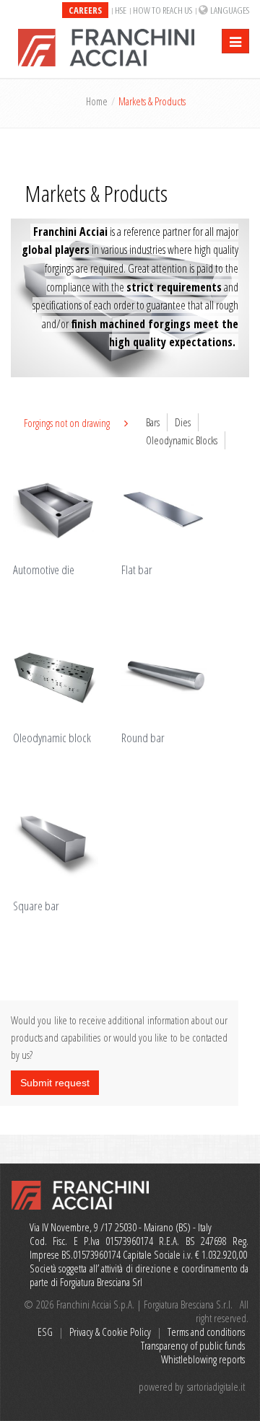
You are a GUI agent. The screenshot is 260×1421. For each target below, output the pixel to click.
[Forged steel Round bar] (173, 678)
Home (97, 101)
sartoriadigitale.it (216, 1386)
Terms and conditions (206, 1331)
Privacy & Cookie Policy (110, 1331)
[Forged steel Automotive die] (65, 510)
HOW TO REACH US (162, 10)
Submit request (55, 1082)
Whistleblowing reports (203, 1359)
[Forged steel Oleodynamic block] (65, 678)
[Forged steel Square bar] (65, 846)
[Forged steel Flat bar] (173, 510)
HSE (120, 10)
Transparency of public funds (193, 1345)
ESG (45, 1331)
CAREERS (85, 10)
